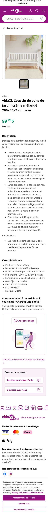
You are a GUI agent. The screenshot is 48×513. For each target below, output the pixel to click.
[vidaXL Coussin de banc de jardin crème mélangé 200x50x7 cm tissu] (24, 57)
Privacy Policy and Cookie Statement (28, 492)
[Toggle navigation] (5, 11)
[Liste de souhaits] (37, 11)
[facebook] (4, 474)
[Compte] (30, 11)
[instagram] (10, 474)
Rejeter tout (24, 504)
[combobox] (24, 18)
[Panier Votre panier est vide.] (43, 11)
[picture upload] (24, 339)
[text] (8, 122)
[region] (24, 495)
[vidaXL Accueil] (16, 11)
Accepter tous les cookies (24, 498)
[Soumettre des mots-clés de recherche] (42, 18)
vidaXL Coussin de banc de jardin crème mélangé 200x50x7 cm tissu (23, 105)
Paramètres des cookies (24, 509)
